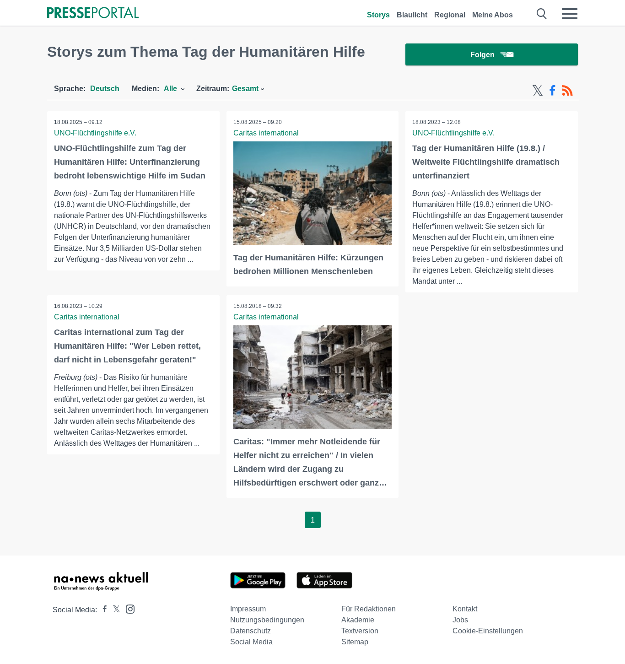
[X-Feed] (538, 90)
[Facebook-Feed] (552, 90)
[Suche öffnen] (542, 13)
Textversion (359, 631)
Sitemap (354, 642)
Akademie (357, 620)
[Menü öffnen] (569, 13)
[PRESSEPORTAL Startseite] (93, 13)
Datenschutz (250, 631)
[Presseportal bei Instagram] (127, 608)
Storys (378, 15)
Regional (449, 15)
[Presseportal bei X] (113, 610)
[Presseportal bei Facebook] (102, 610)
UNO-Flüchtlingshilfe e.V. (95, 133)
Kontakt (465, 609)
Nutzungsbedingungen (267, 620)
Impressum (248, 609)
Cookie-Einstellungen (488, 631)
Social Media (251, 642)
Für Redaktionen (368, 609)
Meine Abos (492, 15)
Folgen (482, 55)
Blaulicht (412, 15)
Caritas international (266, 133)
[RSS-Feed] (567, 90)
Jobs (460, 620)
